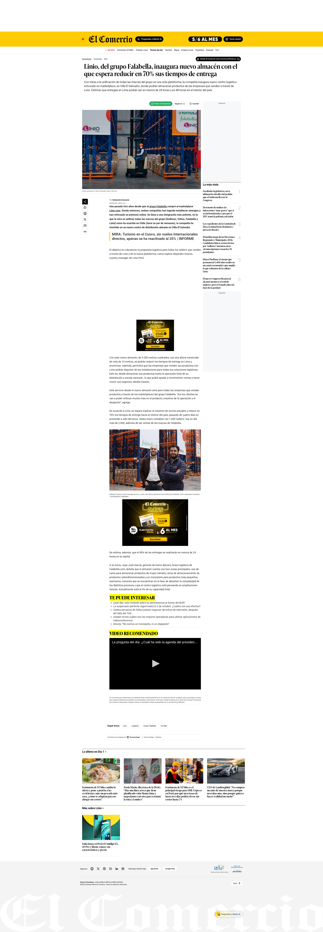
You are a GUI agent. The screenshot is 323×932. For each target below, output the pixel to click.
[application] (155, 663)
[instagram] (104, 868)
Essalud (209, 50)
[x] (98, 868)
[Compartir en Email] (85, 226)
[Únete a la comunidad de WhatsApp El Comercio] (160, 103)
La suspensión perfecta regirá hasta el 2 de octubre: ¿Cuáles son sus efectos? (156, 606)
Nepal (176, 50)
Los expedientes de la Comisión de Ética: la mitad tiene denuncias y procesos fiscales (219, 226)
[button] (155, 663)
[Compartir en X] (85, 219)
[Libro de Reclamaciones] (237, 869)
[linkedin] (116, 868)
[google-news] (122, 868)
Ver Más (164, 726)
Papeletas (199, 50)
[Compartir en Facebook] (85, 213)
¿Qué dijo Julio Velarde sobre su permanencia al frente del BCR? (149, 602)
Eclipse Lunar (142, 50)
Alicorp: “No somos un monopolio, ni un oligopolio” (141, 623)
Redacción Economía (121, 200)
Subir (235, 883)
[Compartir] (85, 201)
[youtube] (110, 868)
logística (135, 726)
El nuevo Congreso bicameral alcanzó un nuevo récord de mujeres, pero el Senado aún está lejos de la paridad (218, 283)
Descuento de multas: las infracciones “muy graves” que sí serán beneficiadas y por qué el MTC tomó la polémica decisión (218, 212)
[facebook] (91, 868)
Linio (125, 726)
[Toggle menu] (83, 39)
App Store (154, 869)
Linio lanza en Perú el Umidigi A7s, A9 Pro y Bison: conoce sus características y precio (100, 847)
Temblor (168, 50)
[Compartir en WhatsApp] (85, 207)
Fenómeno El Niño (125, 50)
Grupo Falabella (149, 726)
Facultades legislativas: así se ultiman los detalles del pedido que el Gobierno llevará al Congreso (217, 195)
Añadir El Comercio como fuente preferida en (218, 59)
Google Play (170, 869)
